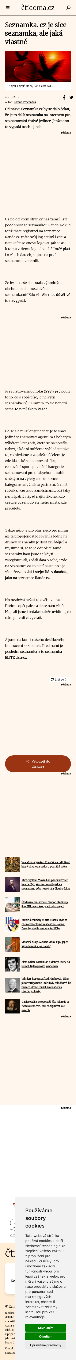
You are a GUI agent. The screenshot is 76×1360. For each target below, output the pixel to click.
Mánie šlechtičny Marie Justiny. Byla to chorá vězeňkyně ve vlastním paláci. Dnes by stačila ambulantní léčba (44, 924)
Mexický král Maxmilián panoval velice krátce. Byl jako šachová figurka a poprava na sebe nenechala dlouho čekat (46, 884)
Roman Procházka (25, 102)
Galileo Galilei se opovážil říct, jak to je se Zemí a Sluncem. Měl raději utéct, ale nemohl (45, 1006)
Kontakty (10, 1348)
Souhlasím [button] (45, 1327)
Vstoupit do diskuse (40, 763)
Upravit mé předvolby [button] (45, 1345)
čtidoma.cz (37, 8)
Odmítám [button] (45, 1336)
